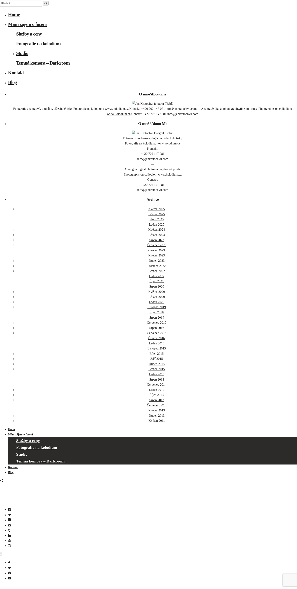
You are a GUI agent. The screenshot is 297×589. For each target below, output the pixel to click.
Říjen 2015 (157, 353)
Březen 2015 (156, 369)
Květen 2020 (156, 291)
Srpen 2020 (156, 286)
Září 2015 (156, 358)
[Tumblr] (9, 530)
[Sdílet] (1, 480)
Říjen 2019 (157, 312)
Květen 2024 (156, 229)
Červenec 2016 (156, 333)
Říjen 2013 (157, 395)
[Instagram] (9, 545)
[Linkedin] (9, 535)
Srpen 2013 (156, 400)
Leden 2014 (156, 389)
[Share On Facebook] (9, 562)
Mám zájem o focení (27, 24)
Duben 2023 (157, 260)
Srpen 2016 (156, 328)
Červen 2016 (156, 338)
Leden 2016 (156, 343)
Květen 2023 (156, 255)
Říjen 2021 (157, 281)
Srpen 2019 (156, 317)
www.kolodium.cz (116, 108)
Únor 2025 (157, 219)
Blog (12, 82)
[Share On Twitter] (9, 567)
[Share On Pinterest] (9, 573)
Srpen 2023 (156, 240)
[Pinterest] (9, 540)
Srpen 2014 (156, 379)
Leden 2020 (156, 302)
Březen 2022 (156, 271)
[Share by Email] (9, 578)
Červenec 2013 (156, 405)
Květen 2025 (156, 209)
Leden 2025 (156, 224)
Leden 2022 (156, 276)
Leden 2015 (156, 374)
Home (14, 14)
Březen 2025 (156, 214)
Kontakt (16, 72)
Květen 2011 (156, 420)
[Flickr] (9, 520)
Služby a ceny (29, 34)
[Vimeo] (9, 525)
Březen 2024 (156, 234)
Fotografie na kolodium (38, 43)
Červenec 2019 (156, 322)
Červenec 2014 (156, 384)
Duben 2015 (157, 364)
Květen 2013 (156, 410)
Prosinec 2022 (156, 266)
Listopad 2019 (156, 307)
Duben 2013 (157, 415)
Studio (22, 53)
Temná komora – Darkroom (43, 63)
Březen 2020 (156, 296)
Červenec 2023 (156, 245)
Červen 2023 (156, 250)
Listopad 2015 (156, 348)
